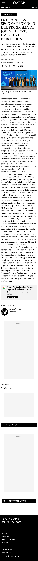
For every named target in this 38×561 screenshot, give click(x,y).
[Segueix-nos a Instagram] (12, 556)
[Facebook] (2, 66)
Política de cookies (8, 539)
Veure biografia (12, 311)
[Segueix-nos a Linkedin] (9, 556)
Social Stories (9, 14)
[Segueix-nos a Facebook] (3, 556)
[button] (3, 2)
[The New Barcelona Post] (11, 521)
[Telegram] (17, 66)
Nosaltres (5, 536)
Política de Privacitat (9, 546)
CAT (32, 7)
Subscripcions (6, 552)
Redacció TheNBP (8, 60)
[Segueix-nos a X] (6, 556)
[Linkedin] (10, 66)
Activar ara (11, 297)
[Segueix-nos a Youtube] (15, 556)
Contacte (5, 533)
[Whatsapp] (14, 66)
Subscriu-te (5, 7)
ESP (36, 7)
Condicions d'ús (7, 549)
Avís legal (5, 542)
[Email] (21, 66)
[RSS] (18, 556)
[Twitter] (6, 66)
